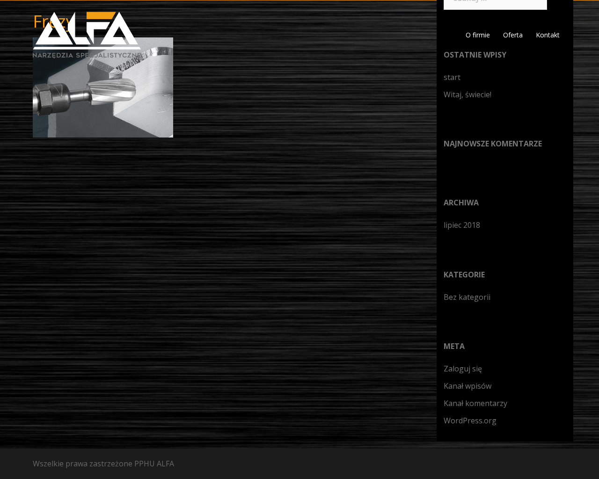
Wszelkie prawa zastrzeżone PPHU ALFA (103, 463)
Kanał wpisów (467, 386)
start (452, 77)
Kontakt (548, 34)
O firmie (478, 34)
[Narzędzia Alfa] (87, 34)
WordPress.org (470, 420)
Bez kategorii (467, 297)
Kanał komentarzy (475, 403)
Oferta (513, 34)
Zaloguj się (463, 368)
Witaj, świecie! (467, 94)
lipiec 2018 (462, 225)
